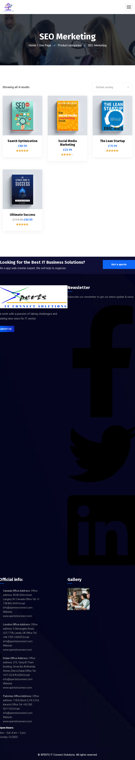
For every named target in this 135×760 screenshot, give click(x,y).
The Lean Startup (112, 141)
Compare (33, 110)
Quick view (33, 126)
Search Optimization (22, 141)
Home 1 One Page (40, 45)
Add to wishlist (33, 118)
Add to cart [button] (33, 102)
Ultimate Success (22, 215)
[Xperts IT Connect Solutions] (8, 7)
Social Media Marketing (67, 143)
